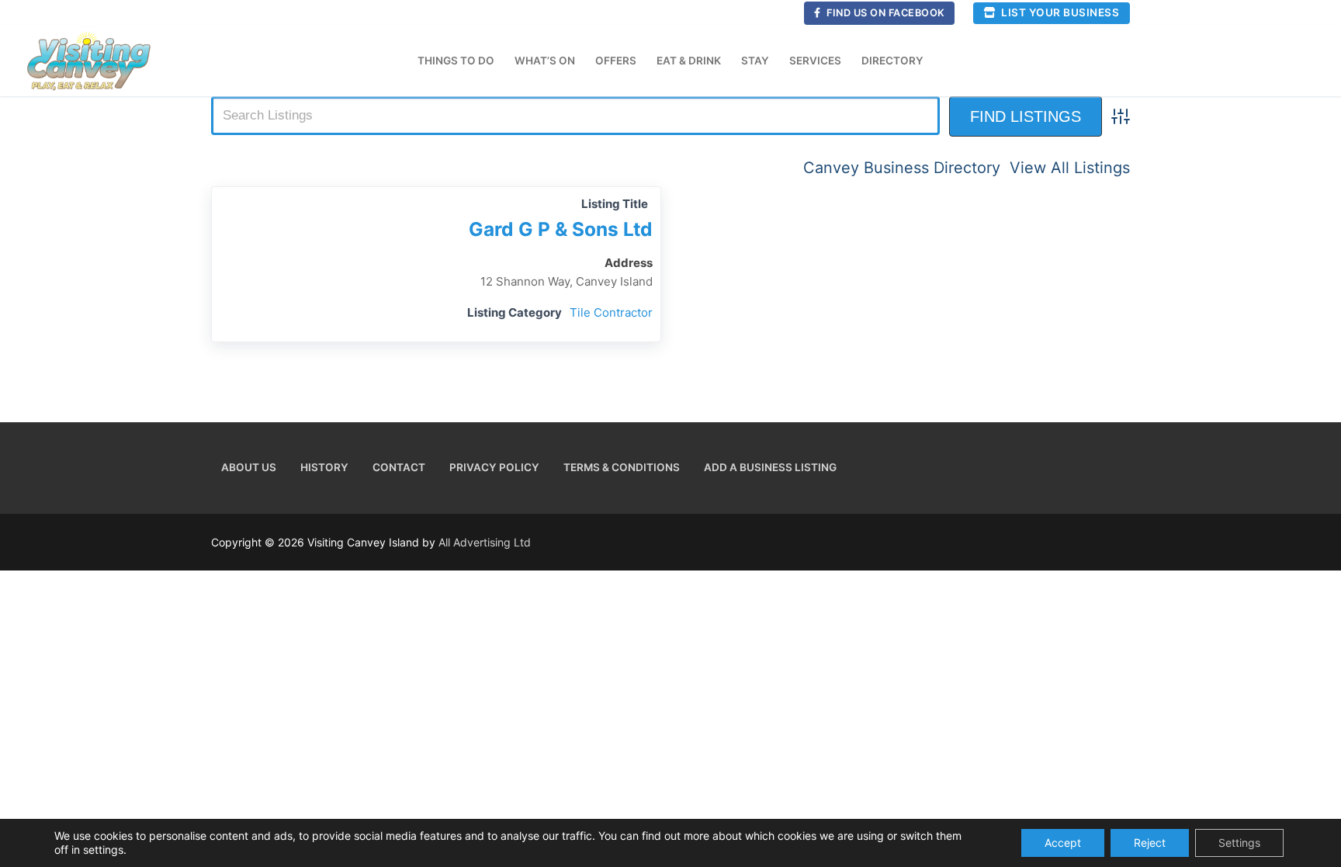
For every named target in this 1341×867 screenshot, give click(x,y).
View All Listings (1070, 167)
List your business (1059, 12)
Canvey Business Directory (901, 167)
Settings (1239, 842)
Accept (1063, 842)
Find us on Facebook (884, 13)
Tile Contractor (611, 312)
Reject (1150, 842)
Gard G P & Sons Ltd (561, 229)
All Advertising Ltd (484, 542)
